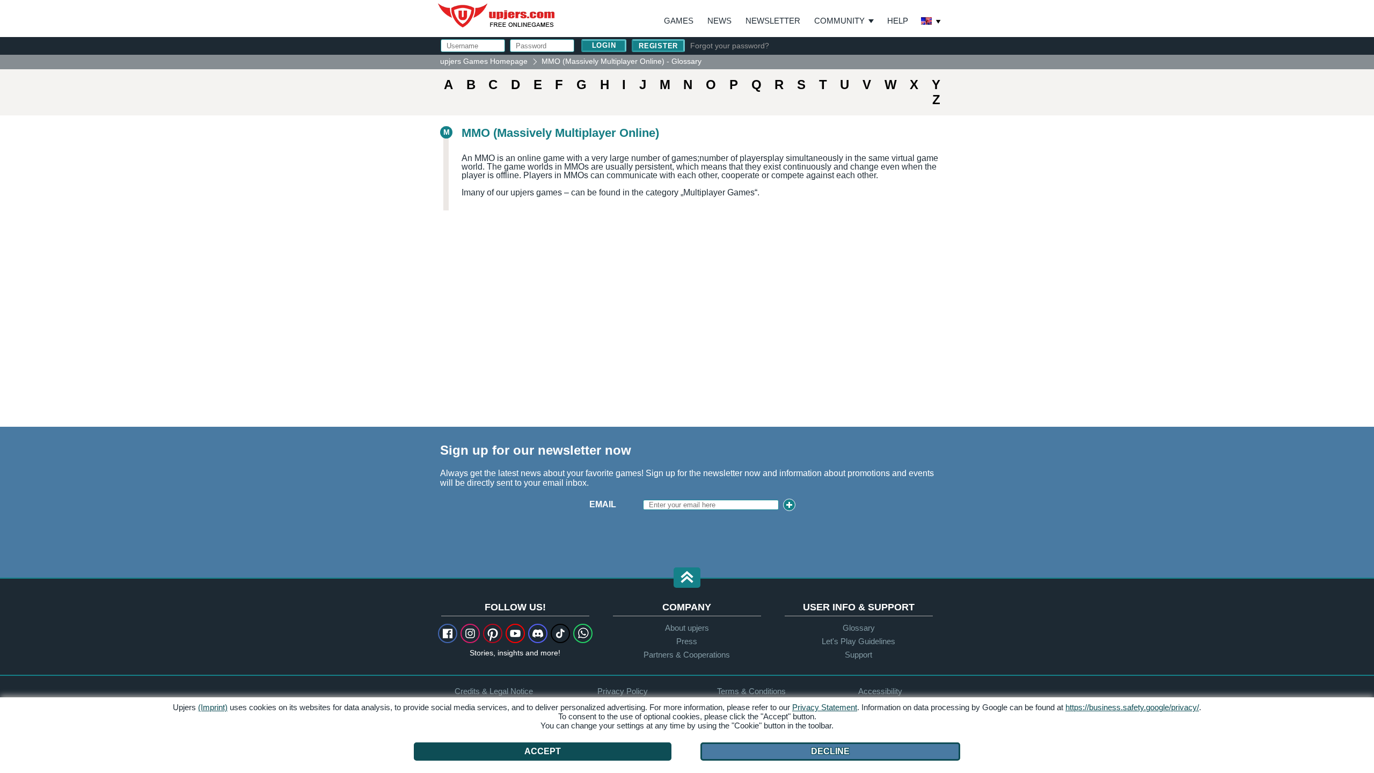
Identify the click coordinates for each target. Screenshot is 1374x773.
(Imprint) (213, 707)
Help (897, 20)
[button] (687, 578)
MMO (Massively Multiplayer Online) (560, 133)
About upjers (687, 627)
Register (658, 46)
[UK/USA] (931, 22)
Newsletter (773, 20)
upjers (497, 15)
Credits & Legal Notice (494, 691)
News (719, 20)
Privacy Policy (622, 691)
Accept (542, 751)
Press (686, 641)
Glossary (859, 627)
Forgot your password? (729, 45)
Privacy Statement (824, 707)
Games (678, 20)
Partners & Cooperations (687, 654)
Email (602, 504)
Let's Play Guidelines (858, 641)
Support (858, 654)
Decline (830, 751)
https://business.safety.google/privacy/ (1132, 707)
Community (839, 20)
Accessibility (880, 691)
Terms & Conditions (751, 691)
